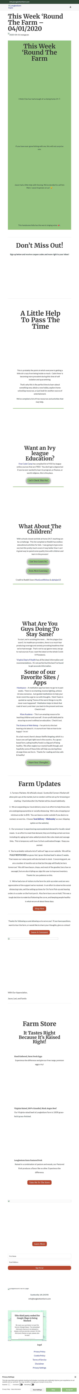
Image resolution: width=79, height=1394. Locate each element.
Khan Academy (26, 714)
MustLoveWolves (42, 580)
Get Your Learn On (38, 562)
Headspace (21, 688)
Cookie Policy (39, 1355)
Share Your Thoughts (38, 762)
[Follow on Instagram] (33, 1305)
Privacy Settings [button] (39, 1368)
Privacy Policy (39, 1351)
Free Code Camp (25, 464)
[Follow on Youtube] (45, 1305)
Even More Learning (38, 571)
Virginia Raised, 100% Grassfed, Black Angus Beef (35, 1108)
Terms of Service (39, 1359)
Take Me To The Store (39, 1182)
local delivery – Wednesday (44, 819)
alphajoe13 (56, 580)
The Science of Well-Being (27, 725)
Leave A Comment (39, 932)
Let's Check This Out (38, 480)
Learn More (39, 1244)
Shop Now (39, 908)
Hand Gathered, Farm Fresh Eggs (28, 1056)
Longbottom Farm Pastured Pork (28, 1160)
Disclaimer (39, 1363)
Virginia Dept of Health (26, 660)
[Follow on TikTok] (41, 1305)
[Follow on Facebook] (37, 1305)
